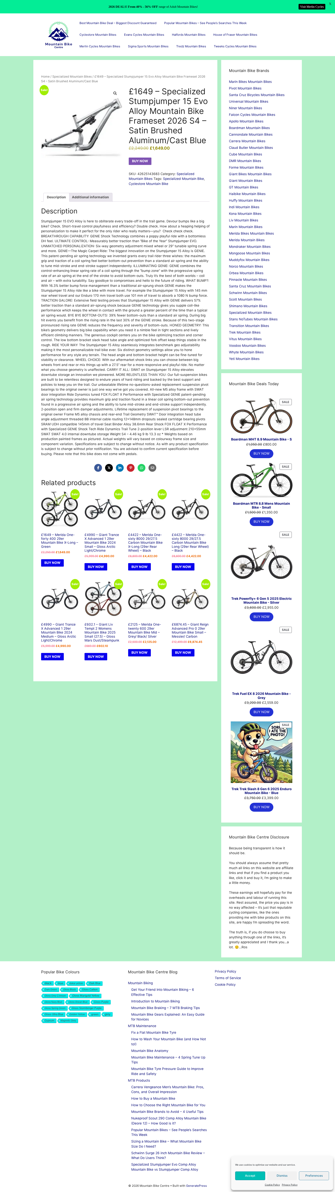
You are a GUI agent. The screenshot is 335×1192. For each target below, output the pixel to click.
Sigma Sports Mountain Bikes (148, 46)
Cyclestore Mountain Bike (148, 184)
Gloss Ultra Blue (54, 1014)
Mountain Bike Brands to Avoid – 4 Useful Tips (167, 1112)
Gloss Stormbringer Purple (87, 1008)
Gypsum (49, 1020)
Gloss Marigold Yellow (85, 995)
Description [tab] (56, 197)
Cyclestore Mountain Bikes (97, 34)
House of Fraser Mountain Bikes (235, 34)
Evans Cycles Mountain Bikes (144, 34)
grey (108, 1014)
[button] (115, 93)
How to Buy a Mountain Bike (153, 1098)
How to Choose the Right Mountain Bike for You (168, 1105)
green (94, 1014)
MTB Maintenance (142, 1026)
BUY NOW (140, 161)
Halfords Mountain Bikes (188, 34)
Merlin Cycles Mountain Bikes (99, 46)
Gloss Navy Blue (53, 1002)
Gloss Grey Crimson (55, 995)
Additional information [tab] (90, 197)
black (48, 983)
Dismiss (282, 1175)
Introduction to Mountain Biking (155, 1001)
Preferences (314, 1175)
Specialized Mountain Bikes (72, 76)
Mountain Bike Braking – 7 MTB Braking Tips (165, 1008)
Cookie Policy (272, 1184)
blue (60, 983)
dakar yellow (76, 983)
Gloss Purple (101, 1002)
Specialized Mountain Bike (183, 179)
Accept (250, 1175)
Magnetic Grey (68, 1020)
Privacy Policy (290, 1184)
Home (45, 76)
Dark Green (51, 989)
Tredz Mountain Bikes (191, 46)
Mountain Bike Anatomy (149, 1051)
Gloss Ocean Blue (78, 1002)
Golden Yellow (77, 1014)
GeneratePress (196, 1186)
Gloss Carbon (90, 989)
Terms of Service (228, 978)
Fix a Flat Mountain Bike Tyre (153, 1032)
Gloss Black (69, 989)
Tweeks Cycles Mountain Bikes (235, 46)
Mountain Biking (140, 983)
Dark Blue (94, 983)
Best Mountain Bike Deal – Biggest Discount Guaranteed (117, 23)
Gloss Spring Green (55, 1008)
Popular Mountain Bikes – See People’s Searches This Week (205, 23)
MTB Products (139, 1080)
